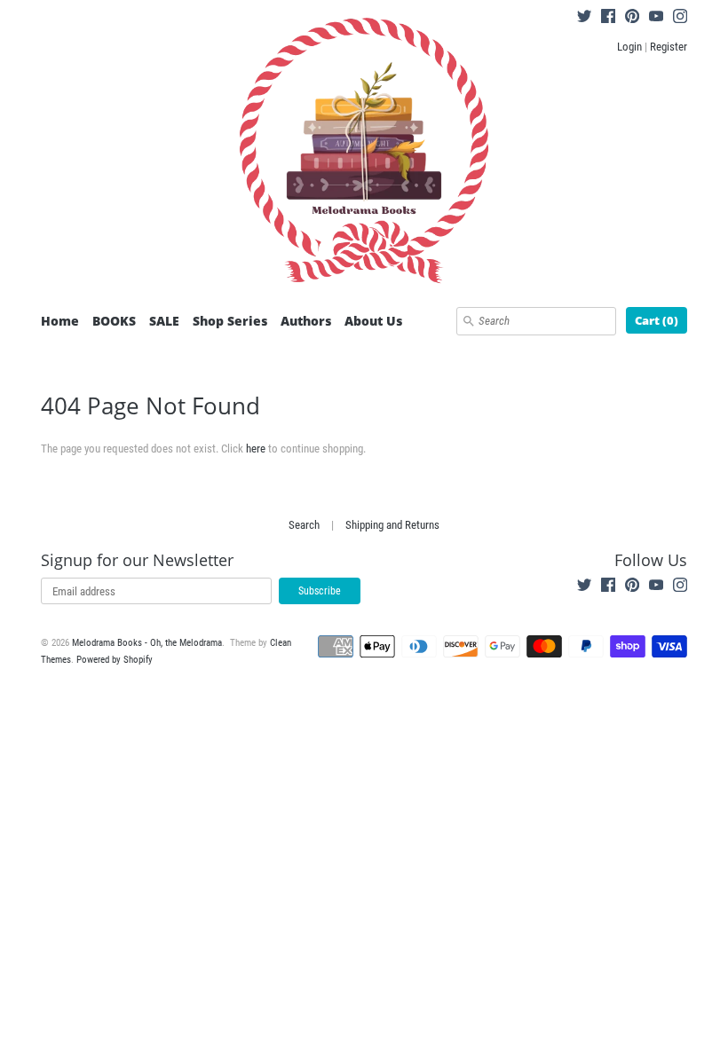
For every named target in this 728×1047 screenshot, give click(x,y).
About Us (373, 320)
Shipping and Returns (392, 524)
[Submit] (469, 321)
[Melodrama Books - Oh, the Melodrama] (364, 153)
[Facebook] (608, 18)
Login (629, 46)
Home (60, 320)
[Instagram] (680, 18)
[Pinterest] (632, 18)
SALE (164, 320)
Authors (306, 320)
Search (304, 524)
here (255, 448)
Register (668, 46)
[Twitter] (584, 18)
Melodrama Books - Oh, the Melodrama (147, 643)
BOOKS (114, 320)
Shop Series (230, 320)
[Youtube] (656, 18)
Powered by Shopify (114, 659)
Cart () (656, 320)
